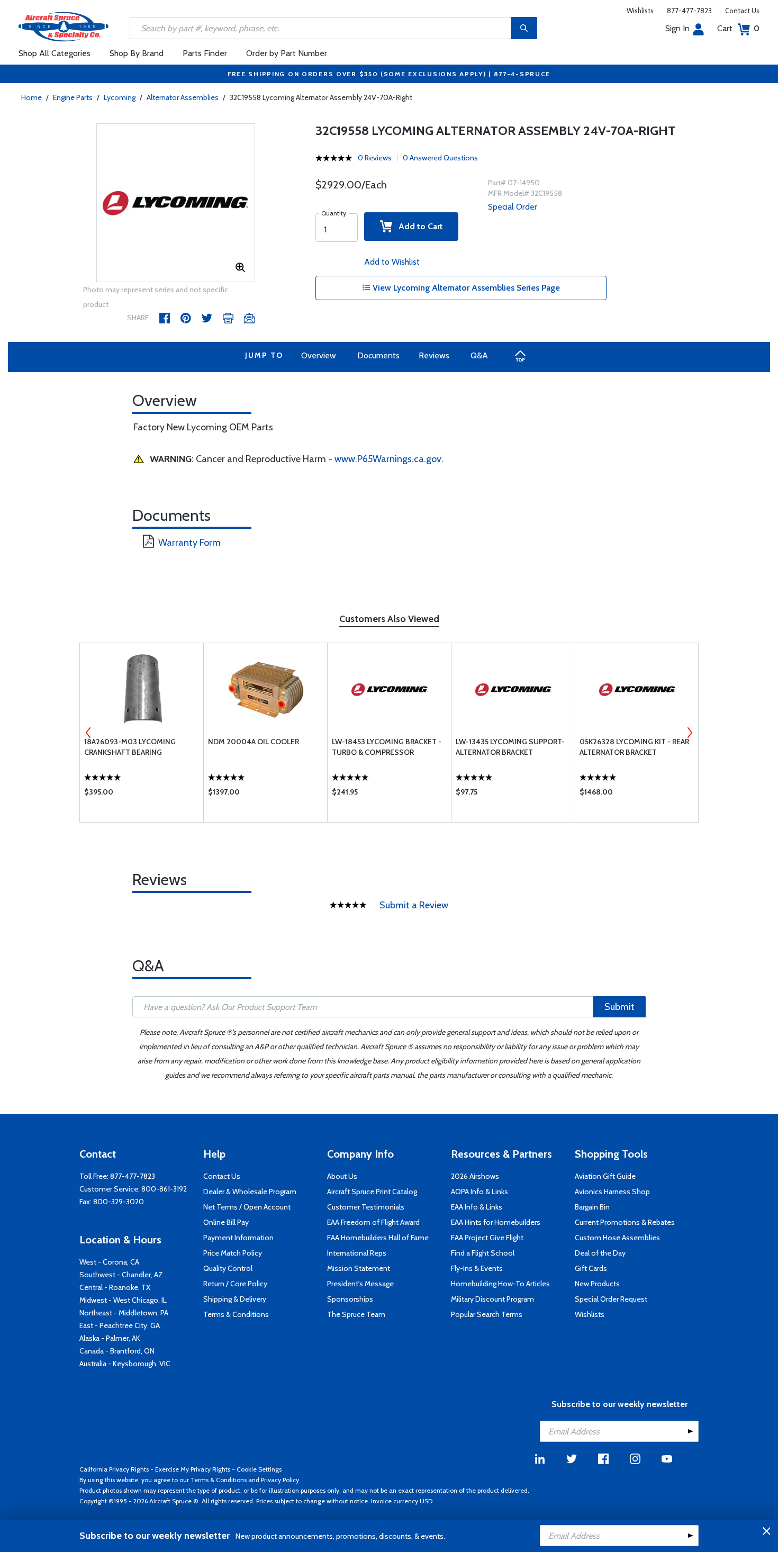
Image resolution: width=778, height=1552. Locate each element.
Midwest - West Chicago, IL (123, 1300)
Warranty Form (189, 542)
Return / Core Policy (235, 1283)
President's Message (360, 1283)
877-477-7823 (689, 10)
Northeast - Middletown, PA (123, 1313)
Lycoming (119, 97)
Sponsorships (350, 1299)
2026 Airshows (475, 1176)
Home (31, 97)
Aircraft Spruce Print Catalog (372, 1191)
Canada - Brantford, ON (117, 1351)
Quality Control (227, 1268)
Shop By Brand (137, 53)
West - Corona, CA (109, 1262)
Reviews (434, 355)
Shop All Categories (55, 53)
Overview (318, 355)
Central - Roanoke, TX (114, 1287)
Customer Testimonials (365, 1207)
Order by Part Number (286, 53)
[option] (176, 203)
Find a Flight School (482, 1253)
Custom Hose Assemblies (617, 1237)
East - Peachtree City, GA (119, 1325)
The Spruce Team (356, 1314)
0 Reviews (375, 157)
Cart (738, 28)
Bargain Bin (592, 1207)
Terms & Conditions (236, 1314)
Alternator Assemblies (183, 97)
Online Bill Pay (226, 1222)
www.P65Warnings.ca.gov (387, 459)
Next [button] (690, 733)
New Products (597, 1283)
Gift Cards (591, 1268)
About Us (342, 1176)
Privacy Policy (280, 1480)
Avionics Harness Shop (612, 1191)
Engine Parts (73, 97)
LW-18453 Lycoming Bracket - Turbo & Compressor (386, 747)
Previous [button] (88, 733)
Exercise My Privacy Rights (192, 1469)
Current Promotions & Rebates (625, 1222)
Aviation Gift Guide (605, 1176)
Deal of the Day (600, 1253)
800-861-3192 (164, 1189)
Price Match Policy (232, 1253)
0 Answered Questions (440, 157)
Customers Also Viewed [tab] (389, 619)
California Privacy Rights (114, 1469)
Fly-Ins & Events (477, 1268)
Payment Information (238, 1237)
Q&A (479, 355)
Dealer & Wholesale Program (249, 1191)
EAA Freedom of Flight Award (373, 1222)
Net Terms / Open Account (247, 1207)
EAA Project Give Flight (487, 1237)
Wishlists (640, 10)
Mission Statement (358, 1268)
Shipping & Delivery (234, 1299)
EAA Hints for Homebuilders (495, 1222)
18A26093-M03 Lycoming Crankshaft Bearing (130, 747)
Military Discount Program (492, 1299)
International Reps (356, 1253)
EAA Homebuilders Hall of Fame (378, 1237)
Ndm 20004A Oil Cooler (253, 741)
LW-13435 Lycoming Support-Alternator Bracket (510, 747)
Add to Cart (417, 226)
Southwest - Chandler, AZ (121, 1274)
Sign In (677, 28)
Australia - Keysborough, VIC (124, 1363)
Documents (378, 355)
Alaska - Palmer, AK (109, 1338)
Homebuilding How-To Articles (500, 1283)
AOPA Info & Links (479, 1191)
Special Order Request (611, 1299)
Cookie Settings (259, 1469)
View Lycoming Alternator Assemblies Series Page (465, 288)
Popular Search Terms (486, 1314)
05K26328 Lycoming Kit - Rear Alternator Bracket (634, 747)
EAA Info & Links (476, 1207)
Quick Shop (141, 794)
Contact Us (742, 10)
